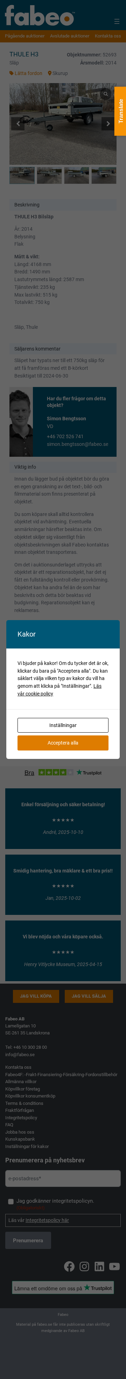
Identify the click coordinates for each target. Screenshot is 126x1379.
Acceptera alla (63, 743)
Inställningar (63, 725)
